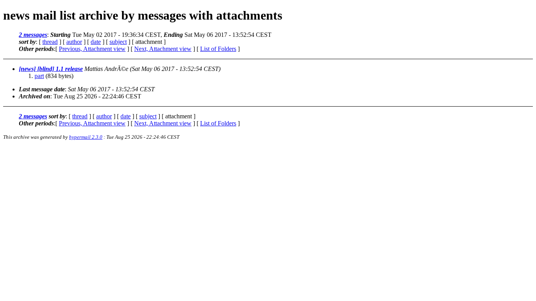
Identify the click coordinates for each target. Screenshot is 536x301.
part (39, 76)
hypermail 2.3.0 (85, 137)
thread (50, 41)
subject (118, 41)
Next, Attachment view (162, 48)
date (96, 41)
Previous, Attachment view (92, 48)
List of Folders (218, 48)
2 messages (33, 34)
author (74, 41)
